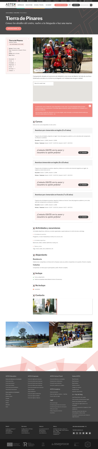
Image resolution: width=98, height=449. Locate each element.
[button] (61, 5)
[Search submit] (91, 5)
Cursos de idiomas (9, 12)
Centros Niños (16, 12)
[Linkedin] (83, 433)
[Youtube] (86, 433)
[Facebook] (74, 433)
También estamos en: (78, 430)
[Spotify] (90, 433)
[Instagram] (80, 433)
